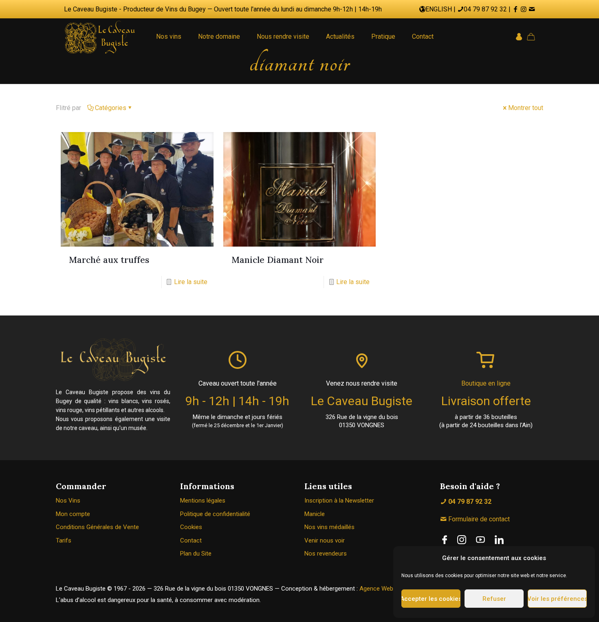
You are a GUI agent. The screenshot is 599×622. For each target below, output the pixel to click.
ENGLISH (438, 9)
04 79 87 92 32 (485, 9)
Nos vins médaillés (329, 527)
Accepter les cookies (430, 598)
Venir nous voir (324, 540)
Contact (191, 540)
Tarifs (63, 540)
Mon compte (73, 514)
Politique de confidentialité (215, 514)
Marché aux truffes (109, 259)
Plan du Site (195, 553)
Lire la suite (190, 282)
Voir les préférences (557, 598)
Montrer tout (525, 108)
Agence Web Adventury (390, 588)
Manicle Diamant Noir (277, 259)
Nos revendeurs (325, 553)
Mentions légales (202, 500)
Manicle (314, 514)
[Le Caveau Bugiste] (100, 36)
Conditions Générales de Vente (97, 527)
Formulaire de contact (478, 519)
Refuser (494, 598)
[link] (444, 539)
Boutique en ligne (486, 383)
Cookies (191, 527)
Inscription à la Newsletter (339, 500)
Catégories (110, 108)
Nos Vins (68, 500)
